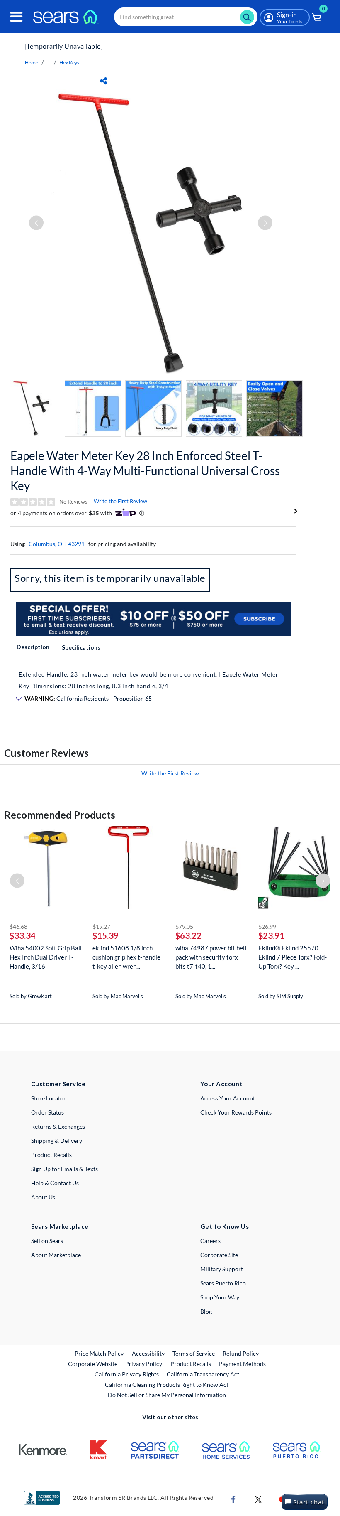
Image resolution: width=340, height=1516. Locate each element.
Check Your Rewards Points (236, 1112)
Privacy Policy (143, 1363)
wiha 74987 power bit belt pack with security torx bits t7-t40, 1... (211, 957)
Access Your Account (227, 1098)
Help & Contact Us (55, 1182)
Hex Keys (69, 62)
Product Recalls (51, 1154)
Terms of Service (193, 1353)
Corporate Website (93, 1363)
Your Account (221, 1084)
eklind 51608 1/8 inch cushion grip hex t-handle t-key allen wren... (126, 957)
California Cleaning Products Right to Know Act (166, 1384)
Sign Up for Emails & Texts (64, 1168)
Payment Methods (242, 1363)
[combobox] (185, 16)
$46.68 (18, 926)
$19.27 (101, 926)
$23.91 (271, 935)
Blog (206, 1311)
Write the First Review (120, 501)
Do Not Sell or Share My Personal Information (167, 1394)
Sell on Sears (47, 1240)
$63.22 (188, 935)
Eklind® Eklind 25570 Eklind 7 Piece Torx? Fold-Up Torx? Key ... (292, 957)
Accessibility (148, 1353)
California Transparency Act (203, 1374)
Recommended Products (59, 815)
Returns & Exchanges (58, 1126)
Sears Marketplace (60, 1226)
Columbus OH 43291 (57, 543)
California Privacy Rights (127, 1374)
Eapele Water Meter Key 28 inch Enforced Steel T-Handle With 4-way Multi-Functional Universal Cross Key (145, 470)
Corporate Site (219, 1254)
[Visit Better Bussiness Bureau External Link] (42, 1497)
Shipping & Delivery (56, 1140)
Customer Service (58, 1084)
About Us (43, 1197)
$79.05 (184, 926)
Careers (210, 1240)
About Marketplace (56, 1254)
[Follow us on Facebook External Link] (233, 1498)
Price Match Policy (99, 1353)
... (49, 62)
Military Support (221, 1268)
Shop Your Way (219, 1297)
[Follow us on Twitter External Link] (258, 1498)
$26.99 (267, 926)
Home (31, 62)
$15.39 (105, 935)
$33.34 (23, 935)
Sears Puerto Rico (223, 1283)
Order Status (47, 1112)
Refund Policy (241, 1353)
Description (33, 646)
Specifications (81, 647)
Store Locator (48, 1098)
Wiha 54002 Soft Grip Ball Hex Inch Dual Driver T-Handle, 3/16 (46, 957)
